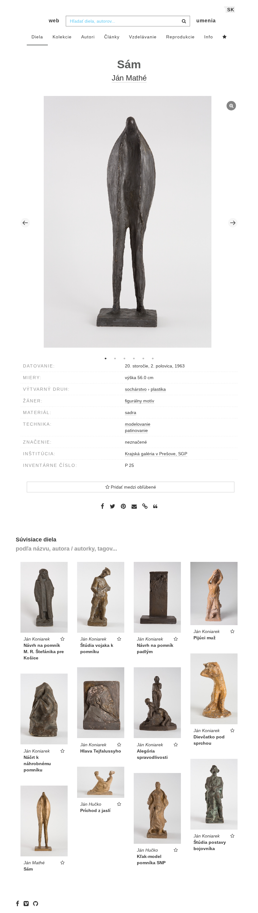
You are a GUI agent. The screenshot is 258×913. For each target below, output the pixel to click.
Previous (25, 222)
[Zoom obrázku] (127, 222)
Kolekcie (62, 36)
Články (112, 36)
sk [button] (230, 9)
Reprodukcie (180, 36)
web (54, 20)
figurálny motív (139, 400)
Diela (37, 36)
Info (208, 36)
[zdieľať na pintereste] (123, 506)
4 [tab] (134, 358)
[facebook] (19, 903)
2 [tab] (115, 358)
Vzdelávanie (143, 36)
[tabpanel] (129, 222)
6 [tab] (152, 358)
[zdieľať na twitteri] (112, 506)
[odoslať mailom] (134, 506)
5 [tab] (143, 358)
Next (233, 222)
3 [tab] (124, 358)
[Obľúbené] (225, 37)
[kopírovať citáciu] (155, 506)
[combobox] (128, 21)
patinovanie (136, 430)
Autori (88, 36)
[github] (37, 903)
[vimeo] (28, 903)
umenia (206, 20)
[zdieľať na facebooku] (102, 506)
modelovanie (137, 424)
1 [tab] (105, 358)
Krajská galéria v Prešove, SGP (156, 453)
